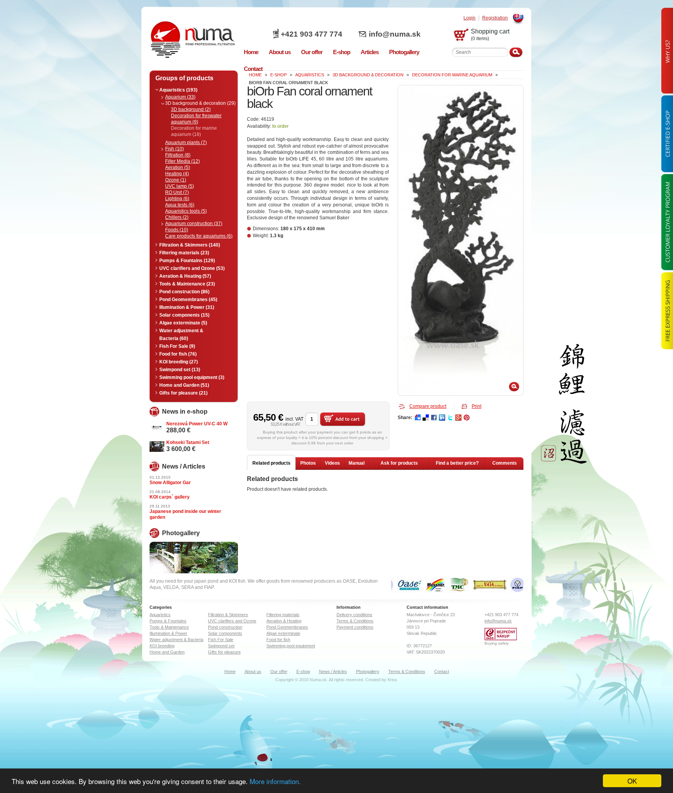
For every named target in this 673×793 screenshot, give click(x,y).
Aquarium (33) (180, 97)
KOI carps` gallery (170, 497)
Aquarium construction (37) (193, 223)
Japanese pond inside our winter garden (185, 514)
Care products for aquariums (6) (199, 236)
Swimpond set (221, 645)
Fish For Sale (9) (177, 346)
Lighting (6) (177, 198)
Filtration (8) (177, 155)
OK (632, 781)
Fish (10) (174, 149)
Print (476, 406)
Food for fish (278, 639)
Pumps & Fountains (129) (187, 260)
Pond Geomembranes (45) (188, 299)
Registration (495, 18)
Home (230, 671)
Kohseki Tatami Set (187, 442)
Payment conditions (354, 627)
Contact (441, 671)
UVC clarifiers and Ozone (232, 621)
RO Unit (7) (177, 192)
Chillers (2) (177, 217)
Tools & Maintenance (169, 627)
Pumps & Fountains (168, 621)
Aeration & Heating (283, 621)
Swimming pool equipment (290, 645)
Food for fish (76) (178, 354)
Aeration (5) (177, 167)
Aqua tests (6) (179, 205)
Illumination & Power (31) (186, 307)
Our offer (278, 671)
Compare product (427, 406)
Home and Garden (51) (184, 385)
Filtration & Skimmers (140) (189, 245)
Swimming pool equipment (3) (191, 377)
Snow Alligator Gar (170, 482)
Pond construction (225, 627)
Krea (392, 679)
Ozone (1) (175, 180)
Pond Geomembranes (287, 627)
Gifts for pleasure (224, 652)
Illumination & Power (168, 633)
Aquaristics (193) (178, 90)
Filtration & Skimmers (228, 614)
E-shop (303, 671)
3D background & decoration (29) (200, 103)
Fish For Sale (220, 639)
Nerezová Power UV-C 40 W (196, 423)
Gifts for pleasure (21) (183, 393)
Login (469, 18)
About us (253, 671)
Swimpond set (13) (179, 369)
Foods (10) (176, 230)
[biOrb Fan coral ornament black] (460, 240)
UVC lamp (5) (179, 186)
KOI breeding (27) (178, 362)
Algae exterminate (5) (183, 323)
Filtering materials (283, 614)
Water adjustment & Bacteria (176, 639)
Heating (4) (177, 173)
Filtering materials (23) (184, 253)
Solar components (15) (184, 315)
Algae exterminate (283, 633)
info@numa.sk (395, 34)
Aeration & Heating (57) (185, 276)
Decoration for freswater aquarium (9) (196, 119)
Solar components (225, 633)
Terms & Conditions (354, 621)
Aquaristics (309, 74)
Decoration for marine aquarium (452, 74)
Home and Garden (167, 652)
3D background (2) (191, 109)
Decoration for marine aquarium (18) (194, 131)
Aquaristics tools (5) (186, 211)
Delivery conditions (354, 614)
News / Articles (333, 671)
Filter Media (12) (182, 161)
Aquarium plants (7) (186, 142)
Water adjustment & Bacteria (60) (181, 334)
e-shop (278, 74)
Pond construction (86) (184, 291)
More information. (275, 781)
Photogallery (367, 671)
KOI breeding (162, 645)
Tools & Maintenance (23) (187, 284)
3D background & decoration (368, 74)
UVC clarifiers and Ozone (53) (192, 268)
